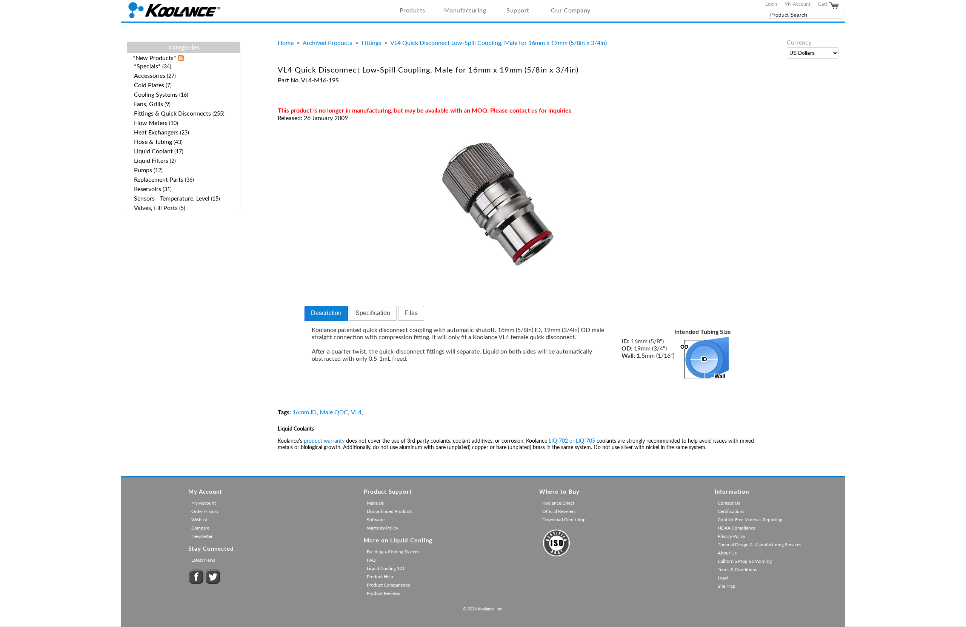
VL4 (356, 412)
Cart (823, 4)
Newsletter (201, 536)
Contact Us (729, 503)
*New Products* (154, 58)
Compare (200, 528)
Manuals (375, 503)
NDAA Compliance (736, 528)
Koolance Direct (558, 503)
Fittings (371, 43)
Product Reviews (383, 593)
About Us (727, 553)
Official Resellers (558, 511)
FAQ (371, 560)
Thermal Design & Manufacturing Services (759, 544)
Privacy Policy (731, 536)
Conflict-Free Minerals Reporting (750, 519)
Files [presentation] (411, 313)
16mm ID (304, 412)
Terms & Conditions (737, 569)
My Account (797, 4)
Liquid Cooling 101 (386, 568)
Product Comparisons (388, 585)
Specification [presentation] (372, 313)
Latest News (203, 560)
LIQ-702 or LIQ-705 (572, 441)
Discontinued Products (389, 511)
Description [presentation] (326, 313)
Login (771, 4)
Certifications (731, 511)
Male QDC (334, 412)
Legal (723, 578)
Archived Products (327, 43)
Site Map (726, 586)
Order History (204, 511)
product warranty (324, 441)
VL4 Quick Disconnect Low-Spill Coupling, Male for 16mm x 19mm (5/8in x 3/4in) (498, 43)
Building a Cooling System (393, 552)
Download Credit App (564, 519)
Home (286, 43)
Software (376, 519)
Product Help (380, 576)
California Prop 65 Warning (745, 561)
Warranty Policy (382, 528)
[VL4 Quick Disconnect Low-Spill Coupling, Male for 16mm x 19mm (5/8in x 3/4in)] (498, 273)
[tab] (326, 313)
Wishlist (199, 519)
